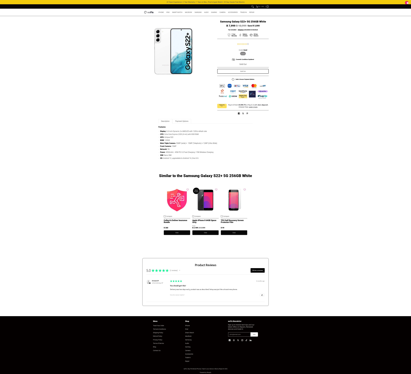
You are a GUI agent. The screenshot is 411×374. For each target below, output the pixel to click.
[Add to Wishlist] (187, 189)
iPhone (187, 325)
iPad (186, 329)
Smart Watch (189, 332)
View (177, 233)
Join (254, 334)
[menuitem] (259, 6)
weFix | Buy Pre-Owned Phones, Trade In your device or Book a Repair (203, 369)
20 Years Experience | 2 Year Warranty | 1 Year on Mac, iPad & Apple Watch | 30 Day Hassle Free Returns (206, 2)
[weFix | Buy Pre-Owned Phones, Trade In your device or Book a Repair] (148, 12)
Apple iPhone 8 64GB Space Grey (204, 221)
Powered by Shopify (205, 372)
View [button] (205, 233)
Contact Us (156, 350)
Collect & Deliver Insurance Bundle (175, 221)
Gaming (187, 347)
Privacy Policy (157, 340)
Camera (187, 350)
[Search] (252, 6)
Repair (187, 361)
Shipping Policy (158, 332)
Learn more (253, 107)
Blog (154, 347)
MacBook (188, 336)
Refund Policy (157, 336)
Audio (187, 343)
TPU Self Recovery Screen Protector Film (232, 221)
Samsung (188, 340)
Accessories (189, 354)
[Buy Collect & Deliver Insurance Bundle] (177, 200)
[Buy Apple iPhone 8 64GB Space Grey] (205, 200)
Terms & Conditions (159, 329)
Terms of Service (158, 343)
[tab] (165, 121)
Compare (169, 216)
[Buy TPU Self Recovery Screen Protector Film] (234, 200)
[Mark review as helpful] (262, 295)
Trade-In (188, 357)
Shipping (240, 30)
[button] (238, 113)
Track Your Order (158, 325)
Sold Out (243, 71)
